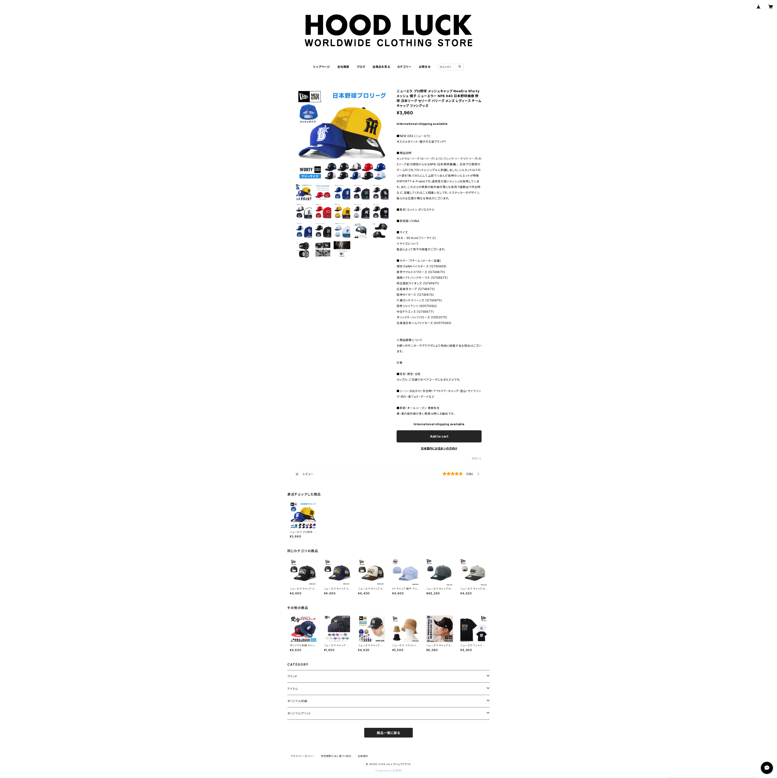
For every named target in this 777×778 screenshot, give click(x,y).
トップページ (321, 66)
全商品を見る (381, 66)
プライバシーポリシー (302, 756)
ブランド (292, 676)
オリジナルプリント (299, 713)
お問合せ (425, 66)
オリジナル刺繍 (297, 701)
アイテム (292, 688)
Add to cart (439, 436)
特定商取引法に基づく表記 (336, 756)
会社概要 (343, 66)
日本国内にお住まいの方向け (439, 448)
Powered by (384, 770)
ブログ (361, 66)
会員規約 (363, 756)
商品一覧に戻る (388, 733)
